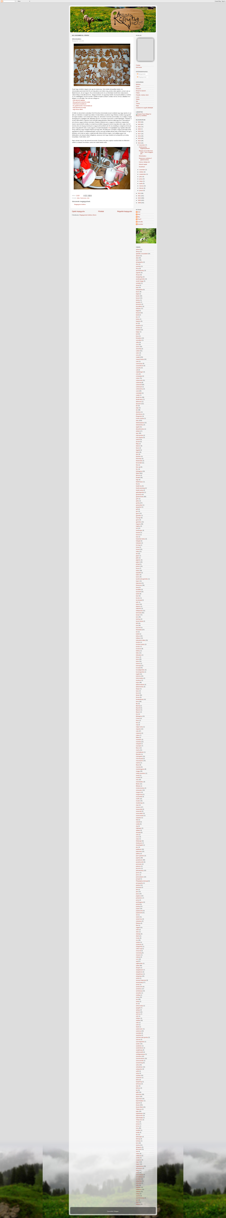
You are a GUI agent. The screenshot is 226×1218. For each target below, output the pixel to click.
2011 (139, 195)
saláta (137, 965)
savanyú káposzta (141, 980)
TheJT (139, 219)
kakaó (137, 570)
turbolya (138, 1141)
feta (137, 465)
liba (137, 703)
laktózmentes (139, 686)
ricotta (137, 938)
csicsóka (138, 367)
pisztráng (138, 887)
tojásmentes (139, 1115)
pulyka (138, 908)
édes (78, 198)
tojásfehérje (139, 1113)
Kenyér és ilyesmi (141, 90)
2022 (139, 126)
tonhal (137, 1124)
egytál (137, 427)
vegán (137, 1164)
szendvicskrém (140, 1058)
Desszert (138, 88)
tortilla (137, 1132)
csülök (137, 395)
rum (137, 959)
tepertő (138, 1103)
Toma (137, 1122)
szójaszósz (139, 1069)
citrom (137, 346)
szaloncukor (139, 1029)
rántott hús (139, 919)
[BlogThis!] (86, 196)
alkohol (138, 255)
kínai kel (138, 627)
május (141, 181)
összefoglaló (139, 845)
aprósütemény (140, 270)
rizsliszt (138, 942)
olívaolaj (138, 832)
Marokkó (138, 754)
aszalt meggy (139, 281)
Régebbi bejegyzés (124, 211)
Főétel (137, 93)
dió (137, 410)
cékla (137, 342)
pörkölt (138, 904)
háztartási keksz (140, 539)
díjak (137, 408)
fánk (137, 454)
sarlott (137, 978)
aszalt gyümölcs (140, 279)
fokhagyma (139, 471)
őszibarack (139, 843)
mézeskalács (139, 781)
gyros (137, 519)
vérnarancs (139, 1168)
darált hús (139, 397)
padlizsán (138, 849)
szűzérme (138, 1077)
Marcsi (138, 748)
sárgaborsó (139, 972)
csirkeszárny (139, 389)
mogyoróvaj (139, 794)
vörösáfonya (139, 1176)
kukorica (138, 676)
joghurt (138, 562)
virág (137, 1170)
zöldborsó (138, 1189)
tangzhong (139, 1081)
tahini (137, 1079)
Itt (109, 127)
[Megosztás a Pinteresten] (91, 196)
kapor (137, 581)
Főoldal (101, 211)
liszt (137, 722)
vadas (137, 1153)
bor (137, 323)
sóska (137, 1001)
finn (137, 469)
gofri (137, 498)
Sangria (138, 967)
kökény (138, 650)
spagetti (138, 1007)
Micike (137, 784)
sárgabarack (139, 969)
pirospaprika (139, 883)
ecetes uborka (140, 418)
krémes (138, 663)
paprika (138, 857)
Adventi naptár (143, 164)
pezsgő (138, 879)
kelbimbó (138, 608)
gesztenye (139, 494)
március (141, 186)
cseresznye (139, 363)
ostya (137, 839)
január (141, 190)
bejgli (137, 310)
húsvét (138, 549)
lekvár (137, 695)
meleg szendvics (140, 773)
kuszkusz (138, 680)
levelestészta (139, 699)
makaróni (138, 733)
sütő (137, 1016)
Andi (139, 212)
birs (137, 317)
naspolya (138, 817)
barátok (138, 302)
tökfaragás (139, 1136)
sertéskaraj (139, 991)
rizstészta (138, 944)
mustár (138, 800)
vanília (138, 1157)
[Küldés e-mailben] (84, 196)
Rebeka (138, 923)
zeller (137, 1185)
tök (137, 1134)
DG (137, 405)
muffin (137, 798)
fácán (137, 448)
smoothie (138, 993)
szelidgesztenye (140, 1054)
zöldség (138, 1191)
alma (137, 260)
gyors (137, 513)
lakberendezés (140, 684)
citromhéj (138, 348)
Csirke (137, 86)
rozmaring (139, 953)
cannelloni (139, 340)
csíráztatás (139, 376)
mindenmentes (140, 788)
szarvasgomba (140, 1041)
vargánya (138, 1160)
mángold (138, 743)
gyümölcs (138, 522)
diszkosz (138, 412)
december (142, 145)
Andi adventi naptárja (79, 100)
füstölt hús (139, 486)
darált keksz (139, 399)
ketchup (138, 619)
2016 (139, 136)
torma (137, 1126)
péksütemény (139, 870)
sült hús (138, 1014)
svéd (137, 1024)
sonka (137, 997)
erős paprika (139, 437)
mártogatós (139, 756)
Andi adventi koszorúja (79, 107)
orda (137, 834)
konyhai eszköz (140, 644)
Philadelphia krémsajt (142, 881)
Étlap (137, 443)
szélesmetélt (139, 1052)
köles (137, 653)
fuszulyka (140, 224)
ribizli (137, 936)
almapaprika (139, 262)
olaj (137, 826)
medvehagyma (140, 769)
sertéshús (138, 988)
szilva (137, 1065)
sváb (137, 1022)
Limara (138, 718)
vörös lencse (139, 1174)
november (142, 169)
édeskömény (139, 424)
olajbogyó (138, 828)
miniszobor (139, 790)
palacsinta (139, 851)
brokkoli (138, 329)
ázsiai (137, 285)
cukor (137, 353)
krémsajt (138, 665)
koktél (137, 634)
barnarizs (138, 304)
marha (138, 750)
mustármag (139, 803)
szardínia (138, 1035)
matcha (138, 762)
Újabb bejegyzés (78, 211)
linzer (137, 720)
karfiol (137, 593)
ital (137, 553)
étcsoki (138, 441)
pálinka (138, 853)
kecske (138, 598)
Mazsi (137, 765)
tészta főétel (139, 1107)
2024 (139, 122)
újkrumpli (138, 1149)
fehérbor (138, 456)
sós (137, 999)
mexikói (138, 777)
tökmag (138, 1138)
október (141, 172)
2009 (139, 200)
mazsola (138, 767)
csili (137, 370)
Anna (137, 268)
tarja (137, 1086)
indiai (137, 551)
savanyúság (139, 982)
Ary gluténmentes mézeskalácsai (82, 105)
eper (137, 433)
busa (137, 336)
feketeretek (139, 460)
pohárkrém (139, 898)
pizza (137, 893)
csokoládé (139, 393)
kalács (137, 574)
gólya (137, 501)
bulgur (137, 332)
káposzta (138, 583)
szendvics (138, 1056)
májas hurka (139, 727)
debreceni (139, 401)
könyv (137, 657)
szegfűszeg (139, 1050)
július (140, 176)
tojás (137, 1111)
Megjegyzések (142, 77)
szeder (138, 1043)
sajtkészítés (139, 963)
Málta (137, 737)
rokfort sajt (139, 948)
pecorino (138, 868)
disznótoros (139, 414)
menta (137, 775)
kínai (137, 625)
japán (137, 555)
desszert (138, 403)
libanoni (138, 710)
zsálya (137, 1193)
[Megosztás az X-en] (87, 196)
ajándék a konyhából (142, 253)
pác (137, 847)
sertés (137, 984)
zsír (137, 1200)
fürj (137, 484)
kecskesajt (139, 600)
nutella (138, 824)
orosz (137, 836)
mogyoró (138, 792)
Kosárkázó (142, 166)
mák (137, 731)
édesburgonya (140, 422)
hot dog (138, 545)
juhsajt (138, 564)
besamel (138, 312)
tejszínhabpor (140, 1100)
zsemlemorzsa (140, 1198)
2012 (139, 193)
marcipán (138, 745)
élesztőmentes (140, 429)
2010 (139, 198)
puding (138, 906)
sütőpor (138, 1018)
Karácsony (83, 198)
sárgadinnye (139, 974)
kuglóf (137, 674)
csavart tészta (140, 359)
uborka (138, 1145)
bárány (138, 300)
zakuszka (138, 1183)
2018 (139, 131)
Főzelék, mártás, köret (142, 95)
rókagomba (139, 946)
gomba (138, 503)
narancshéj (139, 809)
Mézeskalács (142, 156)
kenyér (138, 615)
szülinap (138, 1075)
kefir (137, 602)
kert (137, 617)
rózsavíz (138, 955)
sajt (137, 961)
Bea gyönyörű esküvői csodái (81, 102)
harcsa (138, 534)
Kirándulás (139, 629)
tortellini (138, 1130)
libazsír (138, 712)
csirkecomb (139, 380)
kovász (138, 646)
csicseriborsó (139, 365)
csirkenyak (139, 386)
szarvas (138, 1039)
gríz (137, 511)
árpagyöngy (139, 277)
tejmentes (138, 1094)
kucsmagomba (140, 672)
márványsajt (139, 758)
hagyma (138, 524)
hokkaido (138, 543)
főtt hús (138, 475)
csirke (137, 378)
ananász (138, 266)
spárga (138, 1010)
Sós (137, 101)
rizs (137, 940)
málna (137, 735)
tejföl (137, 1092)
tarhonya (138, 1083)
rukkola (138, 957)
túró (137, 1143)
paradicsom (139, 860)
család (138, 357)
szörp (137, 1073)
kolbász (138, 638)
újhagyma (138, 1147)
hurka (137, 547)
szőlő (137, 1071)
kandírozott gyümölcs (142, 579)
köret (137, 659)
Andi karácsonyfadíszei (79, 104)
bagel (137, 293)
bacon (137, 291)
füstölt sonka (139, 490)
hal (137, 528)
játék (137, 558)
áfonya (138, 251)
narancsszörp (140, 815)
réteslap (138, 934)
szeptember (142, 174)
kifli (137, 623)
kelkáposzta (139, 610)
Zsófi (137, 1202)
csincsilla (140, 221)
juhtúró (138, 566)
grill (137, 509)
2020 (139, 129)
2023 (139, 124)
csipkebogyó (139, 372)
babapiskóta (139, 289)
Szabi (137, 1026)
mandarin (138, 739)
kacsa (137, 568)
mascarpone (139, 760)
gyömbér (138, 515)
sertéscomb (139, 986)
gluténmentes (140, 496)
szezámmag (139, 1062)
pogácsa (138, 896)
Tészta (138, 103)
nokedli (138, 822)
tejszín (138, 1096)
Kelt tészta (139, 67)
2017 (139, 133)
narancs (138, 807)
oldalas (138, 830)
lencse (138, 697)
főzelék (138, 477)
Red (137, 925)
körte (137, 661)
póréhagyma (139, 902)
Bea (139, 217)
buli (137, 334)
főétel (137, 473)
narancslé (138, 811)
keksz (137, 604)
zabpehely (139, 1181)
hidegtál (138, 541)
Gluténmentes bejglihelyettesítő (144, 147)
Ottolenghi (139, 841)
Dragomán (139, 416)
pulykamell (139, 912)
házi (137, 536)
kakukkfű (138, 572)
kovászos (138, 648)
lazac (137, 691)
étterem (138, 446)
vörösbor (138, 1179)
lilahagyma (139, 716)
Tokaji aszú (139, 1119)
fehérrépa (138, 458)
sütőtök (138, 1020)
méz (88, 198)
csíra (137, 374)
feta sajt (138, 467)
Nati (137, 819)
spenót (138, 1012)
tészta (137, 1105)
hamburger (139, 530)
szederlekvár (139, 1048)
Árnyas (138, 274)
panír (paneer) (140, 855)
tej (136, 1090)
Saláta (137, 99)
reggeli (138, 927)
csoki (137, 391)
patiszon (138, 866)
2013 (139, 143)
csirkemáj (138, 382)
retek (137, 929)
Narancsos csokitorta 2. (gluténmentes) (145, 159)
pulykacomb (139, 910)
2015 (139, 138)
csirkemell (139, 384)
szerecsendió (139, 1060)
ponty (137, 900)
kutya (137, 682)
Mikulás (138, 786)
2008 (139, 202)
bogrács (138, 321)
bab (137, 287)
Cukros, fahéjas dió (144, 162)
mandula (138, 741)
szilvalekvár (139, 1067)
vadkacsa (138, 1155)
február (141, 188)
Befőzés (138, 84)
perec (137, 874)
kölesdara (138, 655)
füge (137, 479)
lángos (138, 688)
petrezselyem (139, 877)
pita (137, 889)
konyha (138, 642)
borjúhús (138, 325)
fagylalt (138, 450)
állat (137, 258)
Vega (137, 105)
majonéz (138, 729)
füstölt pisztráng (140, 488)
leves (137, 701)
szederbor (139, 1046)
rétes (137, 931)
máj (137, 724)
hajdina (138, 526)
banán (137, 296)
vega (137, 1162)
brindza (138, 327)
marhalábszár (140, 752)
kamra (137, 576)
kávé (137, 596)
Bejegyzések (141, 74)
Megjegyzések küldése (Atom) (87, 215)
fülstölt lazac (139, 481)
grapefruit (138, 507)
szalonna (138, 1031)
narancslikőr (139, 813)
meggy (138, 771)
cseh (137, 361)
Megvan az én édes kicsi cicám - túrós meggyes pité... (146, 152)
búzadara (138, 338)
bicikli (137, 315)
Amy (137, 264)
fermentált (139, 462)
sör (137, 1003)
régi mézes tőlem (78, 109)
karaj (137, 587)
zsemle (138, 1195)
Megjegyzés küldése (80, 204)
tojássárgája (139, 1117)
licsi (137, 714)
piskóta (138, 885)
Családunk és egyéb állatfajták (144, 107)
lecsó (137, 693)
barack (138, 298)
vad (137, 1151)
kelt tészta (139, 612)
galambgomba (140, 492)
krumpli (138, 667)
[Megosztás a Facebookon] (89, 196)
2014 (139, 140)
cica (137, 344)
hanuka (138, 532)
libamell (138, 708)
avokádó (138, 283)
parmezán (139, 864)
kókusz (138, 636)
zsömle (138, 1204)
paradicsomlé (139, 862)
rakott (137, 917)
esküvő (138, 439)
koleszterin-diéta (140, 640)
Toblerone (139, 1109)
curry (137, 355)
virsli (137, 1172)
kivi (137, 631)
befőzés (138, 308)
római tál (138, 950)
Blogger (116, 1211)
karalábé (138, 589)
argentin (138, 272)
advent (138, 249)
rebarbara (139, 921)
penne (137, 872)
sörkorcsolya (139, 1005)
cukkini (138, 350)
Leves (137, 97)
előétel (138, 431)
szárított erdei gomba (142, 1037)
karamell (138, 591)
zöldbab (138, 1187)
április (141, 183)
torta (137, 1128)
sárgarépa (139, 976)
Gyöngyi (138, 517)
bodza (137, 319)
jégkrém (138, 560)
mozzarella (139, 796)
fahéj (137, 452)
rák (137, 914)
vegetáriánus (139, 1166)
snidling (138, 995)
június (141, 179)
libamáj (138, 705)
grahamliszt (139, 505)
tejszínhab (139, 1098)
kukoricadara (139, 678)
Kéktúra (138, 606)
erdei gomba (139, 435)
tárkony (138, 1088)
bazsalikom (139, 306)
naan (137, 805)
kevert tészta (139, 621)
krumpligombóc (140, 670)
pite (137, 891)
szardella (138, 1033)
